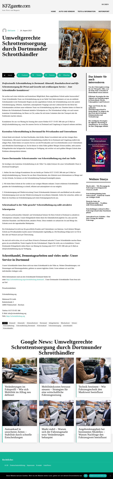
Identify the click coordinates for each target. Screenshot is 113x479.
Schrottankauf (42, 326)
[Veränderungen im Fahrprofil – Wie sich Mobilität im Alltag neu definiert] (19, 371)
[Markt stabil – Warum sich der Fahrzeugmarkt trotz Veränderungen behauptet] (56, 413)
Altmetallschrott (32, 323)
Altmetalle (21, 323)
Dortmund (43, 323)
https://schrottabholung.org (15, 316)
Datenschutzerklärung (98, 475)
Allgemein (65, 62)
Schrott (74, 323)
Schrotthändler (8, 328)
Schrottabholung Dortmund (25, 326)
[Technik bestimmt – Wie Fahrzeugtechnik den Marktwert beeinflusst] (93, 371)
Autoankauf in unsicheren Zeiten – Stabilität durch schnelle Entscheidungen (18, 433)
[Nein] (110, 476)
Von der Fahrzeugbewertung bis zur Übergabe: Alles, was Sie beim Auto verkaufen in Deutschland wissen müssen (99, 89)
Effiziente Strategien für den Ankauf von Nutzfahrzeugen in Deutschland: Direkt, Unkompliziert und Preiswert (99, 99)
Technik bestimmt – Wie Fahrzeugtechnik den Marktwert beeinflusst (92, 389)
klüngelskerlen (54, 323)
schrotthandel (67, 326)
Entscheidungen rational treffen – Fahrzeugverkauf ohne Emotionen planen (98, 210)
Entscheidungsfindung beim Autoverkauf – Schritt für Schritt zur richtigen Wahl (98, 195)
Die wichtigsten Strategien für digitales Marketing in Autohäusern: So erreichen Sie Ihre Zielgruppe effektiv (98, 123)
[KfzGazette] (4, 30)
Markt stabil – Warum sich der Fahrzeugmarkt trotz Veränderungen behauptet (55, 433)
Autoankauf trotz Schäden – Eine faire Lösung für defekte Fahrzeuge (98, 218)
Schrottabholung (8, 326)
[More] (74, 75)
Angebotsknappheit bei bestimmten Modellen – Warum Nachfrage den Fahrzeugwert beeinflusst (93, 433)
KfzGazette (11, 30)
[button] (105, 4)
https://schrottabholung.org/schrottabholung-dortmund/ (25, 279)
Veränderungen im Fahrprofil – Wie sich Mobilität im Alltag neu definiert (18, 390)
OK (86, 475)
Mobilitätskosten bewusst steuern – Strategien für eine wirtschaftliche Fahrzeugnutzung (56, 390)
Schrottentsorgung (55, 326)
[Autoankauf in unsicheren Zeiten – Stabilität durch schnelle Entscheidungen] (19, 413)
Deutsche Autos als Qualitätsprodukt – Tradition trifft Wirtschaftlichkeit (96, 203)
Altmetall (12, 323)
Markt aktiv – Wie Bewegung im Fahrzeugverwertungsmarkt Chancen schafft (98, 188)
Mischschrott (65, 323)
